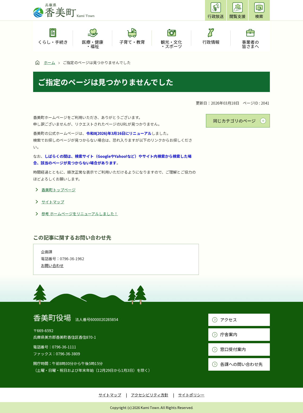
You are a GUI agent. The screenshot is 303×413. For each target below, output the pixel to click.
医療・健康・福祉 (92, 44)
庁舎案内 (228, 334)
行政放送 (216, 16)
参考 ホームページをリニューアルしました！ (79, 213)
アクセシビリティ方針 (149, 395)
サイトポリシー (191, 395)
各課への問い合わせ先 (241, 364)
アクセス (228, 319)
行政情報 (210, 42)
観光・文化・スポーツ (171, 44)
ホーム (49, 62)
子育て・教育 (132, 42)
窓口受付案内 (233, 349)
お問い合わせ (52, 265)
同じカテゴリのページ (234, 121)
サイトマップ (52, 202)
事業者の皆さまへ (250, 44)
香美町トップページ (58, 190)
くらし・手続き (53, 42)
